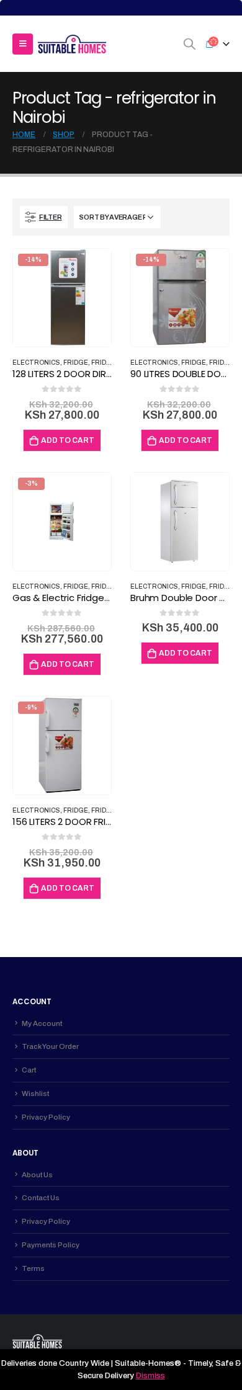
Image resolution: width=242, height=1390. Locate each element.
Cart (29, 1070)
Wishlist (35, 1093)
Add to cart (67, 440)
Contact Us (41, 1197)
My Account (42, 1023)
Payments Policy (50, 1245)
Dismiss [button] (150, 1375)
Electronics (36, 362)
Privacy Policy (46, 1117)
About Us (37, 1174)
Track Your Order (50, 1046)
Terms (33, 1268)
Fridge (75, 362)
